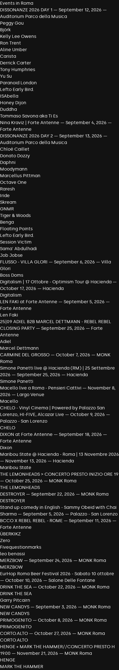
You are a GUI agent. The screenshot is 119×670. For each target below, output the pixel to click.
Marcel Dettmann (19, 348)
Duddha (8, 109)
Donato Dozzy (15, 155)
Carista (8, 56)
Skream (8, 202)
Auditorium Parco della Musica (33, 16)
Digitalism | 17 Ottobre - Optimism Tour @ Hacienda (56, 281)
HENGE (7, 660)
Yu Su (6, 76)
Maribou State (15, 467)
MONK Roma (62, 480)
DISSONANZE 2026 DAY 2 (26, 135)
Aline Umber (13, 49)
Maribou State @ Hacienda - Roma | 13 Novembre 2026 (59, 454)
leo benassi (12, 553)
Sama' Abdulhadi (18, 248)
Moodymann (13, 169)
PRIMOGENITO (16, 620)
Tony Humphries (17, 69)
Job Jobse (11, 255)
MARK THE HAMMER (21, 666)
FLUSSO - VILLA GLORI (24, 262)
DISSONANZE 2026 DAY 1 (26, 9)
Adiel (5, 341)
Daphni (7, 162)
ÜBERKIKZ (10, 533)
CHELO (7, 427)
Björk (5, 29)
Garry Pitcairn (15, 600)
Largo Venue (30, 394)
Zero (5, 540)
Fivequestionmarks (20, 547)
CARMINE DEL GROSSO (25, 354)
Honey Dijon (13, 102)
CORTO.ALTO (14, 633)
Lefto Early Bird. (17, 89)
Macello (9, 401)
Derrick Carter (15, 63)
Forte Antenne (16, 129)
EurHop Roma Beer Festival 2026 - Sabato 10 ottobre (57, 573)
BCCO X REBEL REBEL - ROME (31, 520)
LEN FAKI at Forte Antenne (28, 301)
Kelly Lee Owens (18, 36)
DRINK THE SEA (16, 587)
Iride (5, 195)
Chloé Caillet (14, 149)
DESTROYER (12, 494)
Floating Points (16, 228)
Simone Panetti (16, 381)
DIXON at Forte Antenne (26, 434)
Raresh (7, 189)
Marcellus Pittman (20, 175)
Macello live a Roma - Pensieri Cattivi (40, 388)
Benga (7, 222)
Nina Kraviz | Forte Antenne (30, 122)
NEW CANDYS (14, 606)
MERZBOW (11, 560)
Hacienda (53, 288)
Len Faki (9, 315)
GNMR (7, 208)
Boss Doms (11, 275)
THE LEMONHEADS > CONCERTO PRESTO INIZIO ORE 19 (59, 474)
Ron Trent (10, 43)
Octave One (13, 182)
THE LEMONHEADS (20, 487)
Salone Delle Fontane (71, 580)
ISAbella (9, 96)
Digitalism (11, 295)
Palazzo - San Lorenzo (23, 421)
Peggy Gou (12, 23)
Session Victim (16, 242)
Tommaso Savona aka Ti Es (29, 116)
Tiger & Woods (15, 215)
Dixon (6, 447)
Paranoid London (18, 82)
